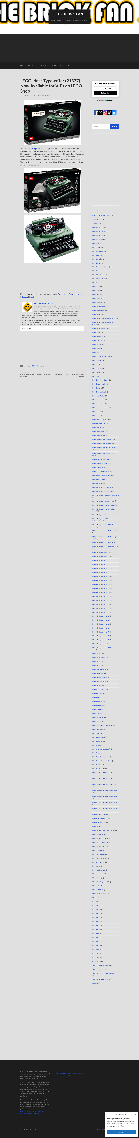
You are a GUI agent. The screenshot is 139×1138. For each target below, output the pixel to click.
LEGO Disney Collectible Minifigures (103, 318)
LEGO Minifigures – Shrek (100, 515)
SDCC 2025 (95, 953)
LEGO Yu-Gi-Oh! (97, 890)
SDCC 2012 (95, 902)
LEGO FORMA (96, 360)
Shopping (41, 366)
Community (95, 219)
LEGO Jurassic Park (98, 431)
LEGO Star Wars (97, 769)
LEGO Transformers (98, 854)
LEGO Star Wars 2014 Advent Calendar (104, 790)
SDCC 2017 (95, 921)
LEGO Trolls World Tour (99, 858)
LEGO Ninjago (96, 701)
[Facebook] (22, 329)
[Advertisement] (69, 48)
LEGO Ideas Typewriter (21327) (36, 148)
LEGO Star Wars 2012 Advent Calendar (104, 779)
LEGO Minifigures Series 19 (100, 588)
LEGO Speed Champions (100, 757)
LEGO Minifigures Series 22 (100, 600)
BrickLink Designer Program (101, 215)
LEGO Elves (95, 352)
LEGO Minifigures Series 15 (100, 572)
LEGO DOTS (96, 332)
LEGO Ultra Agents (98, 862)
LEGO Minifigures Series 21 (100, 596)
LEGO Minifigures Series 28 (100, 624)
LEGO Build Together (98, 283)
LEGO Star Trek (97, 765)
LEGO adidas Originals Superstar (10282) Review (69, 374)
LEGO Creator (96, 303)
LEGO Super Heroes (98, 818)
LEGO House (96, 412)
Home (22, 65)
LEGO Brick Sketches (98, 275)
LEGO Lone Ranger (98, 467)
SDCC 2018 (95, 925)
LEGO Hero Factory (98, 400)
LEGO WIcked (96, 878)
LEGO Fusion (96, 376)
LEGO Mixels (96, 662)
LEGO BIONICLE (97, 251)
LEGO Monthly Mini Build (100, 681)
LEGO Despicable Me (99, 306)
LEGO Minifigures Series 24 (100, 608)
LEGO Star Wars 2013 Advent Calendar (104, 785)
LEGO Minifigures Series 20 (100, 592)
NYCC (94, 898)
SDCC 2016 (95, 917)
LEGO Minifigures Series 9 (100, 640)
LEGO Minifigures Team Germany (102, 644)
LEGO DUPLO (96, 340)
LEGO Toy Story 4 (97, 850)
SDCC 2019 (95, 929)
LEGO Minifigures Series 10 (100, 552)
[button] (135, 1114)
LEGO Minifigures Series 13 (100, 564)
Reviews (53, 65)
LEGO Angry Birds (98, 227)
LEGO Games (96, 388)
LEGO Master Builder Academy (102, 475)
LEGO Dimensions (98, 310)
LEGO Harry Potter (98, 396)
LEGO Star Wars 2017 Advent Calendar (104, 802)
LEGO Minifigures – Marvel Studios (103, 505)
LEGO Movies (96, 685)
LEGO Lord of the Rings (99, 471)
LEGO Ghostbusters (98, 392)
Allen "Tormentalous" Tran (44, 96)
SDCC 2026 (95, 957)
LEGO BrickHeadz (97, 279)
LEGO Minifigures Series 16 (100, 576)
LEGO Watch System (98, 870)
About (30, 65)
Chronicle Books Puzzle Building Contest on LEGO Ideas (35, 374)
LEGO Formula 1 (97, 364)
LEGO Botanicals (97, 271)
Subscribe (105, 93)
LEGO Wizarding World (99, 882)
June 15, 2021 (25, 96)
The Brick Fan (69, 14)
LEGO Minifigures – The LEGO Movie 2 (104, 531)
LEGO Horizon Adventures (100, 408)
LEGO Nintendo (97, 705)
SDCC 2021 (95, 937)
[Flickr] (30, 329)
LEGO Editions (96, 344)
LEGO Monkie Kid (97, 673)
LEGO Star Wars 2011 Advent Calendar (104, 773)
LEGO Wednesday (98, 874)
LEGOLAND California (99, 894)
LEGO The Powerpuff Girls (100, 842)
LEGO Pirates (96, 721)
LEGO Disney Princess (99, 328)
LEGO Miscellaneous (98, 658)
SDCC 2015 (95, 913)
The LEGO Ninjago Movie (100, 979)
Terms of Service (60, 1073)
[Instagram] (27, 329)
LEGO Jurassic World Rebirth (101, 443)
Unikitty (94, 983)
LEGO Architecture (98, 239)
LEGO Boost (96, 263)
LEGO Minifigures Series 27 (100, 620)
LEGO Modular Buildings (100, 669)
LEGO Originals (97, 713)
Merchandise (65, 65)
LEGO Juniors (96, 427)
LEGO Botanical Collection (100, 267)
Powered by (100, 100)
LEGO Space (96, 753)
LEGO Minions (96, 654)
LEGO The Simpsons (98, 846)
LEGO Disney (96, 314)
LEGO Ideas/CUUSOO (31, 366)
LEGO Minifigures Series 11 (100, 556)
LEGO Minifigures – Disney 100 (102, 491)
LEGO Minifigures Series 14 (100, 568)
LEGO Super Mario (98, 822)
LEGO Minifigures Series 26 (100, 616)
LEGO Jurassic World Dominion (102, 439)
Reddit (31, 297)
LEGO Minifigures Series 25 (100, 612)
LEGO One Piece (97, 709)
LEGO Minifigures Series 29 (100, 628)
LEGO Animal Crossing (99, 231)
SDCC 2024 (95, 949)
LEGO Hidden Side (98, 404)
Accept (121, 1132)
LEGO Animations (97, 235)
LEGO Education (97, 348)
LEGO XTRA (96, 886)
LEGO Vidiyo (96, 866)
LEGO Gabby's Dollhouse (100, 380)
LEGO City (95, 295)
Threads (24, 297)
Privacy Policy (71, 1073)
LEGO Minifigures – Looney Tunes (103, 501)
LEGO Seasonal (97, 741)
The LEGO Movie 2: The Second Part (103, 973)
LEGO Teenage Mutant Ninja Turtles (103, 830)
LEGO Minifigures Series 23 (100, 604)
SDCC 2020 (95, 933)
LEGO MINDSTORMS (99, 479)
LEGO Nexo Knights (98, 689)
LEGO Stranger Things (99, 814)
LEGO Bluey (96, 255)
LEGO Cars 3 (96, 287)
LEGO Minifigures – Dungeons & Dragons (105, 495)
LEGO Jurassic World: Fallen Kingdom (104, 447)
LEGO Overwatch (97, 717)
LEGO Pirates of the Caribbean (102, 725)
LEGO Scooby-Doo (98, 737)
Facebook (62, 294)
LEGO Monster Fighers (99, 677)
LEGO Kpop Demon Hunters (101, 459)
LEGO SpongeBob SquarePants (102, 761)
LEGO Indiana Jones (98, 423)
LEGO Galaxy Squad (98, 384)
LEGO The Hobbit (97, 834)
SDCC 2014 (95, 910)
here (38, 165)
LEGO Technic (96, 826)
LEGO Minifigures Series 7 (100, 632)
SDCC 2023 (95, 945)
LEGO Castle (96, 291)
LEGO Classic (96, 299)
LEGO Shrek (96, 745)
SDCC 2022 (95, 941)
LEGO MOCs (96, 666)
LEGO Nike (95, 697)
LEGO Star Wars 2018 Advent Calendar (104, 808)
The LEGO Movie (97, 969)
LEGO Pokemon (97, 729)
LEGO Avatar (96, 247)
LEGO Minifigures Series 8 (100, 636)
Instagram (80, 294)
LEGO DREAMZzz (98, 336)
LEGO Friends (96, 372)
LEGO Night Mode (98, 693)
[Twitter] (25, 329)
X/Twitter (71, 294)
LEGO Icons (95, 416)
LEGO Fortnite (96, 368)
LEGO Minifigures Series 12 (100, 560)
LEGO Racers (96, 733)
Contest (94, 223)
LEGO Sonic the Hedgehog (100, 749)
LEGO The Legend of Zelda (100, 838)
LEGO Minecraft (97, 483)
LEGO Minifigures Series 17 (100, 580)
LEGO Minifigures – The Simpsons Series (105, 546)
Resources (41, 65)
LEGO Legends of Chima (99, 463)
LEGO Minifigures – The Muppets (102, 542)
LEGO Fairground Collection (101, 356)
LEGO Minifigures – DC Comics (102, 487)
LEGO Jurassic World (99, 435)
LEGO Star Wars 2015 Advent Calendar (104, 796)
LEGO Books (96, 259)
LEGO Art (95, 243)
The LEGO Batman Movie (100, 965)
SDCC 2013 (95, 906)
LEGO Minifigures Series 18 (100, 584)
